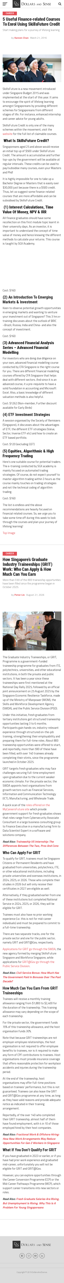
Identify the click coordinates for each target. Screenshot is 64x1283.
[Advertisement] (32, 267)
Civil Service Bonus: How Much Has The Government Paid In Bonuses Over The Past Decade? (32, 977)
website (7, 134)
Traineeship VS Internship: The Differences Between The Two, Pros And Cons (30, 843)
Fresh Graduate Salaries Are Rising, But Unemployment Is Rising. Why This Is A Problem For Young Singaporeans (31, 1203)
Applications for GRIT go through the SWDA (29, 949)
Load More (32, 1229)
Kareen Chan (21, 38)
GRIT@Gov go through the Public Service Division (28, 964)
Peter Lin (19, 595)
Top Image (9, 533)
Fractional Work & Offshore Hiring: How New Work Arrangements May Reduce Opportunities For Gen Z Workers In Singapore (31, 1138)
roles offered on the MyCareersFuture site (26, 807)
